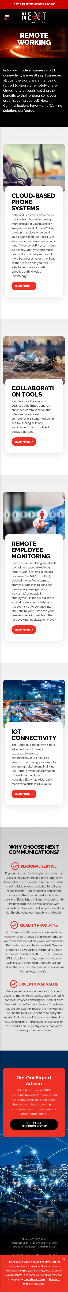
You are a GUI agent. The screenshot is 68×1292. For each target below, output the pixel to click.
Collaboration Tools (33, 391)
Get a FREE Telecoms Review (34, 4)
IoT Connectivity (34, 734)
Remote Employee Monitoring (31, 550)
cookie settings (34, 1279)
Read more (22, 286)
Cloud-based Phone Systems (33, 202)
